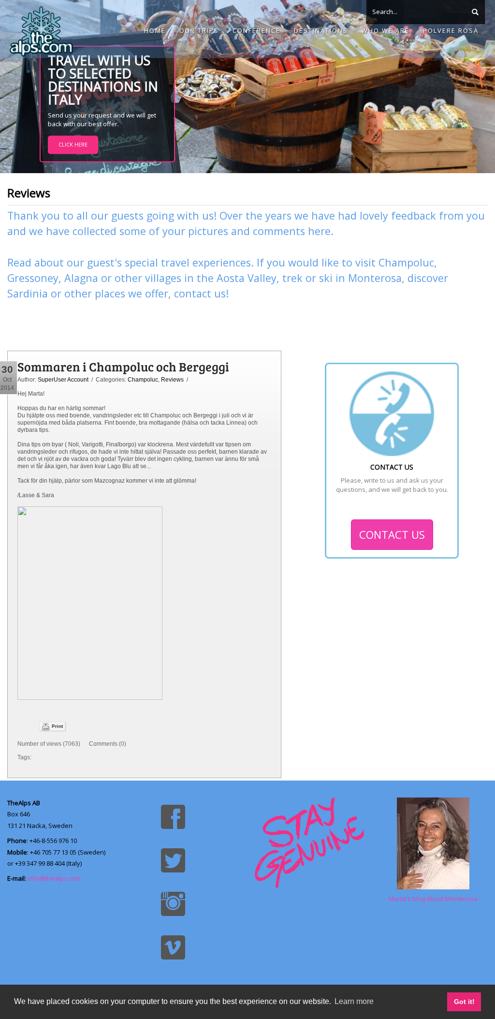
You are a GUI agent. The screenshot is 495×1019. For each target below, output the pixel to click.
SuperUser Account (63, 379)
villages (163, 278)
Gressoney (32, 278)
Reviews (172, 379)
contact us (200, 293)
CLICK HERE (72, 144)
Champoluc (406, 262)
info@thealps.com (54, 878)
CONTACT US (392, 534)
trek (292, 278)
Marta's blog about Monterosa (433, 898)
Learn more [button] (354, 1001)
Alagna (81, 278)
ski (326, 278)
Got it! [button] (464, 1001)
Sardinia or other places (66, 293)
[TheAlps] (41, 29)
